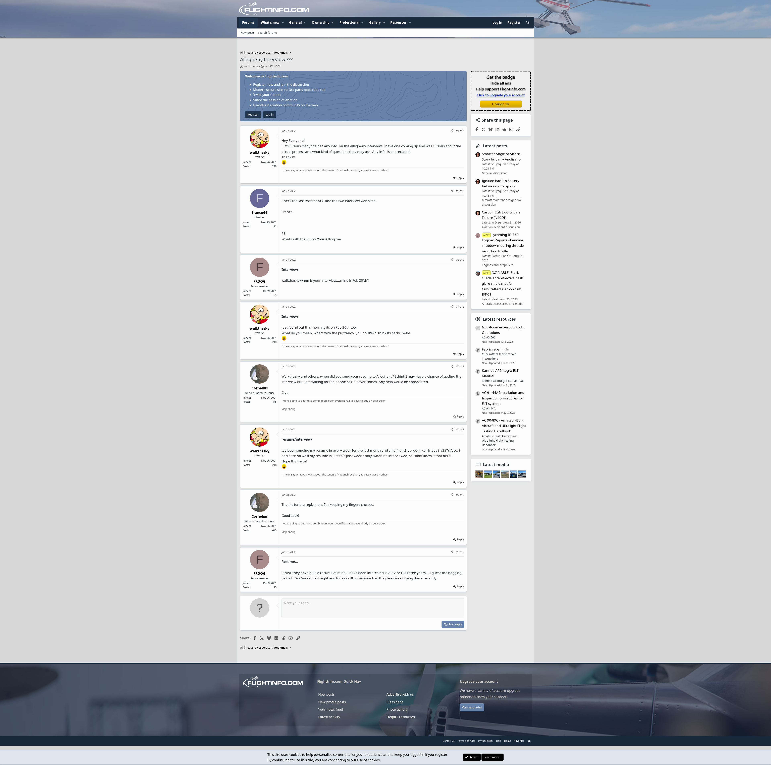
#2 (458, 191)
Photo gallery (397, 709)
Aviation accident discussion (501, 227)
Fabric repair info (495, 349)
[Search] (527, 23)
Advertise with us (400, 694)
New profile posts (332, 702)
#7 (458, 495)
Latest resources (499, 319)
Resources (398, 22)
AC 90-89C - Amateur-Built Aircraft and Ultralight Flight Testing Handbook (504, 425)
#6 (458, 429)
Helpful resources (401, 716)
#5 (458, 366)
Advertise (519, 741)
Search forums (267, 33)
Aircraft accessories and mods (502, 304)
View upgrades (472, 707)
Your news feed (330, 709)
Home (507, 741)
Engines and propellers (497, 265)
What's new (270, 22)
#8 (458, 552)
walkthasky (251, 66)
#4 (458, 306)
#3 (458, 259)
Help (498, 741)
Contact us (449, 741)
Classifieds (395, 702)
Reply (460, 178)
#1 (458, 131)
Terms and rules (466, 741)
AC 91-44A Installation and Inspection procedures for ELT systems (503, 398)
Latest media (496, 464)
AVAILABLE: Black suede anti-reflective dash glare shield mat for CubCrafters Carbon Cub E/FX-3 (502, 283)
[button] (283, 23)
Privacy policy (485, 741)
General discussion (495, 173)
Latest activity (329, 716)
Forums (248, 22)
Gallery (375, 22)
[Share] (452, 131)
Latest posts (495, 145)
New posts (248, 33)
